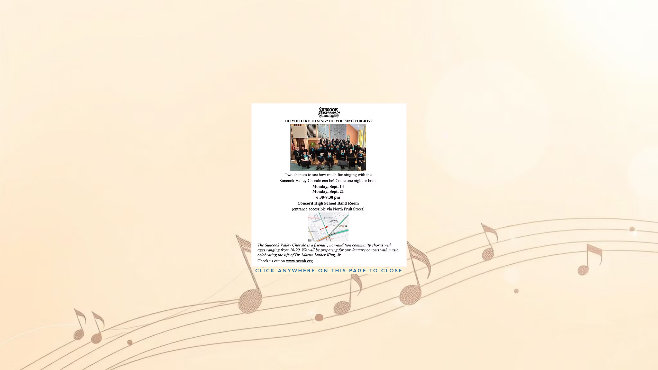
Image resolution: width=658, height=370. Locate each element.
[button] (445, 135)
